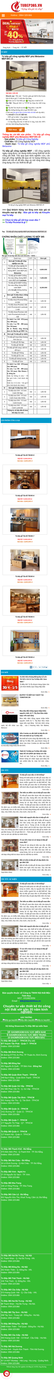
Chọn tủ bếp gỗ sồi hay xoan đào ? (22, 220)
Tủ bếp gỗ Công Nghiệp (27, 139)
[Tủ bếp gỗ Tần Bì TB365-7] (25, 520)
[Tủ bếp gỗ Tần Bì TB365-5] (25, 601)
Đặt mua (13, 129)
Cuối (43, 667)
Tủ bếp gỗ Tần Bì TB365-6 (24, 576)
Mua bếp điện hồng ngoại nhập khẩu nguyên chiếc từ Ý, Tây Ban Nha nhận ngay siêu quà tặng (34, 713)
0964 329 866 (25, 15)
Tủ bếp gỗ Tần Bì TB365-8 (24, 496)
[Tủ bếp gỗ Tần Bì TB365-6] (25, 560)
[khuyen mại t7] (27, 31)
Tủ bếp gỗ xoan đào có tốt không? (32, 775)
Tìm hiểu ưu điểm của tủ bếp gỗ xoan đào (35, 793)
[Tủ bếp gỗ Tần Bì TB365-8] (25, 479)
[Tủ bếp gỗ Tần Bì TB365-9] (25, 439)
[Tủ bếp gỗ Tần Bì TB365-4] (25, 641)
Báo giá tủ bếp (30, 212)
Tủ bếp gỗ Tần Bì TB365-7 (24, 536)
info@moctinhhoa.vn (30, 1001)
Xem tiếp (44, 692)
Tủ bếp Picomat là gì (15, 222)
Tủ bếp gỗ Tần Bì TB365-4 (24, 657)
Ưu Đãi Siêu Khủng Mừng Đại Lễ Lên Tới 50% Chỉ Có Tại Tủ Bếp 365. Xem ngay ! (33, 679)
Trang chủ (16, 47)
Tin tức (5, 770)
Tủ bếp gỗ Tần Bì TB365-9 (24, 455)
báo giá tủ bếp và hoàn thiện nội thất (24, 112)
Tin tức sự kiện (9, 879)
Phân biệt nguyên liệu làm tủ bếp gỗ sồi (34, 817)
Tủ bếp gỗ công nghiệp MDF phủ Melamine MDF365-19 (26, 232)
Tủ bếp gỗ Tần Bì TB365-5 (24, 617)
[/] (27, 6)
